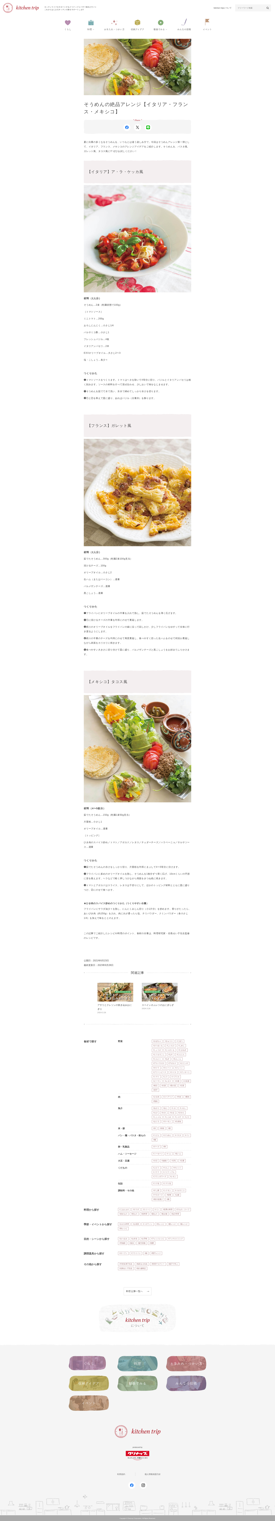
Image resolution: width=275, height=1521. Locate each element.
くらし (88, 1363)
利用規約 (121, 1474)
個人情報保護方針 (153, 1474)
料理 (137, 1363)
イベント (89, 1403)
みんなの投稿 (186, 1383)
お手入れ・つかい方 (186, 1363)
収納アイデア (88, 1383)
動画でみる (138, 1383)
